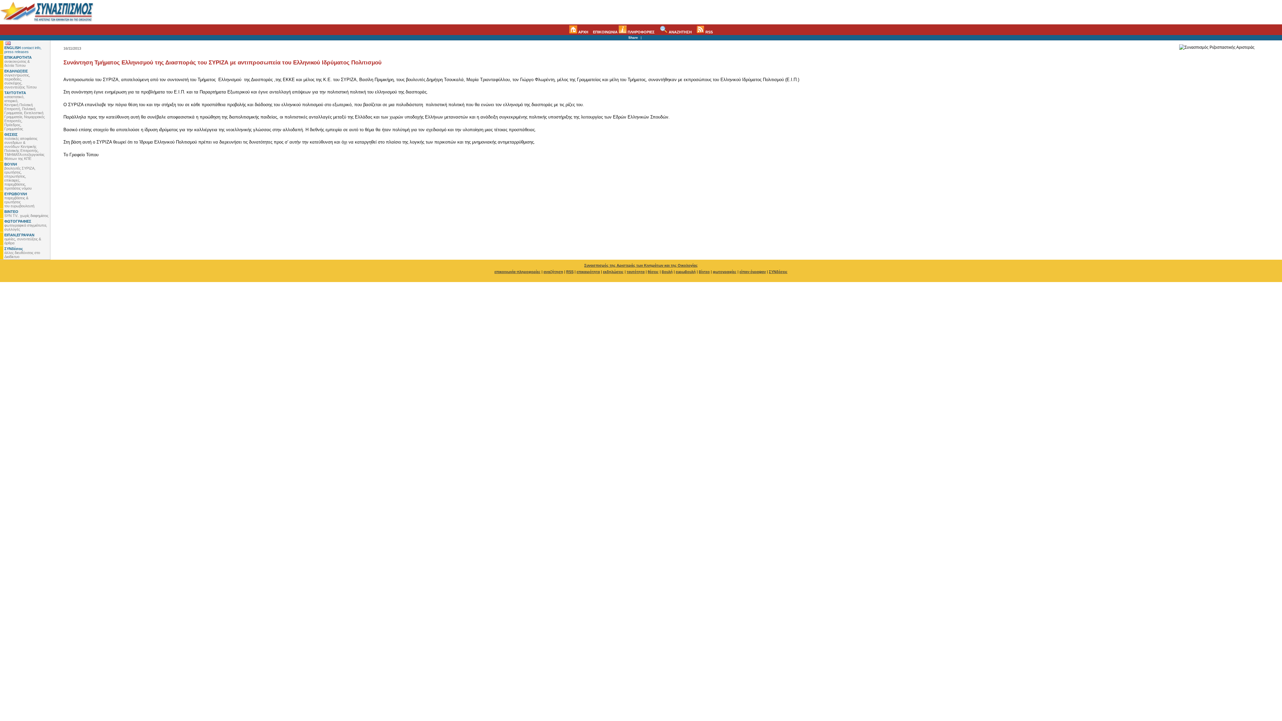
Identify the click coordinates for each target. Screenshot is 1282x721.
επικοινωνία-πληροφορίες (517, 272)
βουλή (667, 272)
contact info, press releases (22, 50)
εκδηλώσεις (613, 272)
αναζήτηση (553, 272)
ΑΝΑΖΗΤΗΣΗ (680, 32)
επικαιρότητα (588, 272)
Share (633, 37)
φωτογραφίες (724, 272)
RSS (708, 32)
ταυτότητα (636, 272)
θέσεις (653, 272)
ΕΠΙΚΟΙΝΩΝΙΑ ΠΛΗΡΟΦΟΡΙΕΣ (624, 32)
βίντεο (704, 272)
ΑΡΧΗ (582, 32)
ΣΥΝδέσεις (778, 272)
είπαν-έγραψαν (752, 272)
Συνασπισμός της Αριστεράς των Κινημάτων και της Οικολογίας (641, 265)
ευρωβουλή (686, 272)
